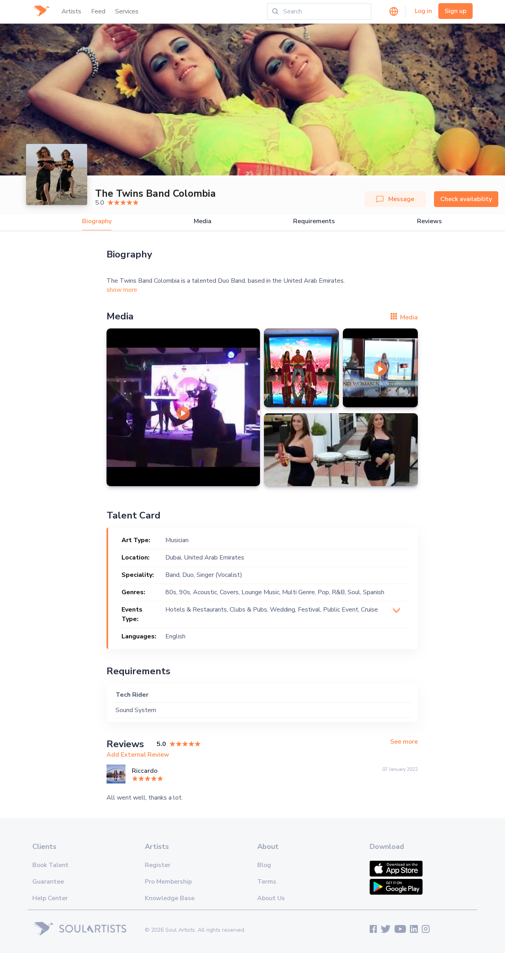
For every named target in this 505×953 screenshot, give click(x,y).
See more (404, 742)
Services (126, 11)
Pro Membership (168, 882)
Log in (423, 11)
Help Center (50, 898)
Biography (97, 221)
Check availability (466, 199)
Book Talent (50, 865)
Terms (266, 882)
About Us (271, 898)
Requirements (314, 221)
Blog (264, 865)
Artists (71, 11)
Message (401, 199)
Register (157, 865)
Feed (98, 11)
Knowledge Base (170, 898)
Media (202, 221)
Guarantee (48, 882)
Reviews (429, 221)
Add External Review (138, 755)
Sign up (455, 11)
